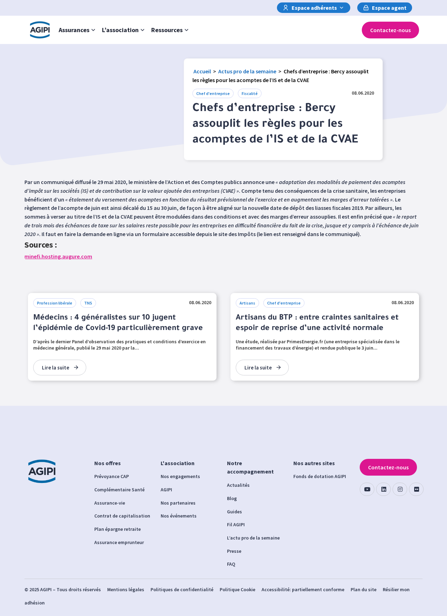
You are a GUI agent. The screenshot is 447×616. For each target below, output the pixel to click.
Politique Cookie (237, 589)
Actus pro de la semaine (247, 71)
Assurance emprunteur (119, 542)
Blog (232, 498)
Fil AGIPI (236, 524)
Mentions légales (125, 589)
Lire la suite (55, 367)
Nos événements (179, 516)
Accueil (202, 71)
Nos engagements (180, 476)
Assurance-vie (109, 503)
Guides (234, 511)
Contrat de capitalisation (122, 516)
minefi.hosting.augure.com (58, 256)
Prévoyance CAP (111, 476)
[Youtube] (367, 489)
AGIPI (166, 489)
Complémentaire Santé (119, 489)
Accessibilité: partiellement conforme (303, 589)
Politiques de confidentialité (182, 589)
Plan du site (363, 589)
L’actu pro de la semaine (253, 538)
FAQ (231, 564)
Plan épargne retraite (117, 529)
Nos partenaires (178, 503)
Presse (234, 551)
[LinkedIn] (383, 489)
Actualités (238, 485)
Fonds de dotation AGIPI (319, 476)
